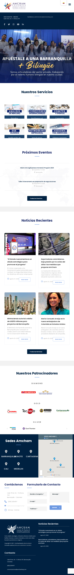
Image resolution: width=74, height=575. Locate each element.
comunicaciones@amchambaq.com (19, 506)
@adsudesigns (28, 543)
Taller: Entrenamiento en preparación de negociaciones (37, 182)
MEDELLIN (18, 468)
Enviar (54, 507)
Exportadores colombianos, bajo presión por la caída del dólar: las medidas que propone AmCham (53, 541)
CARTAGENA (32, 456)
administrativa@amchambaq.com (44, 17)
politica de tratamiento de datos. (22, 545)
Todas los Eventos (36, 198)
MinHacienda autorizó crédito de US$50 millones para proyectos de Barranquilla (19, 321)
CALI (6, 468)
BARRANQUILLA (8, 456)
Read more (24, 279)
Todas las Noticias (36, 352)
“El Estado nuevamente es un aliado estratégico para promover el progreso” (19, 262)
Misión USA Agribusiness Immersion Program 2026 (37, 168)
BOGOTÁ (18, 456)
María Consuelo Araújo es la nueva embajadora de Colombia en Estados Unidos (53, 321)
